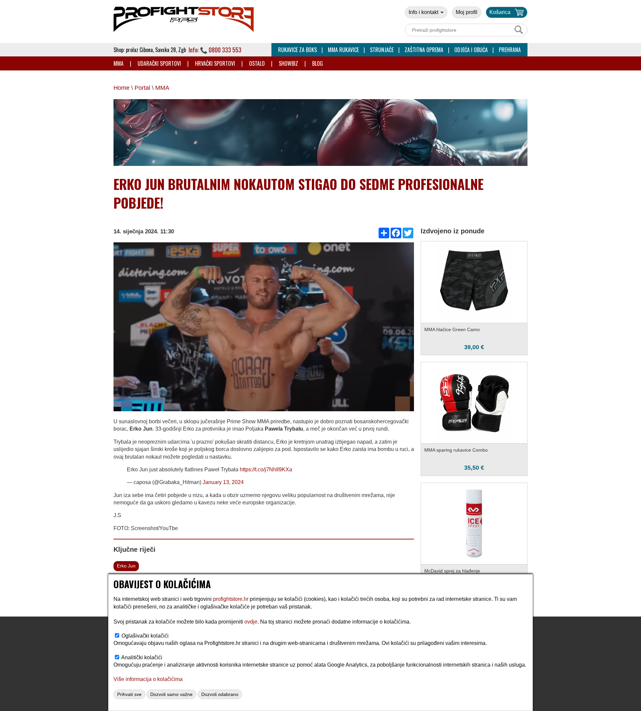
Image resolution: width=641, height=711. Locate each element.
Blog (317, 63)
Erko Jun (126, 565)
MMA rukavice (343, 50)
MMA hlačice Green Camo (452, 329)
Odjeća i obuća (471, 50)
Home (122, 87)
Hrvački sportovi (215, 63)
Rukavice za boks (297, 50)
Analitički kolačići (141, 657)
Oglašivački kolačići (145, 636)
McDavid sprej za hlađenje (452, 570)
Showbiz (288, 63)
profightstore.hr (230, 599)
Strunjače (382, 50)
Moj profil (466, 12)
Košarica (499, 12)
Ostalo (257, 63)
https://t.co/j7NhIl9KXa (266, 469)
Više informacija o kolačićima (148, 679)
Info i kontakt (424, 12)
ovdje (250, 622)
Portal (142, 87)
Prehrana (510, 50)
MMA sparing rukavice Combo (456, 450)
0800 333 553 (225, 49)
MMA (119, 63)
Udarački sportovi (159, 63)
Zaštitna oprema (424, 50)
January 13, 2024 (223, 482)
